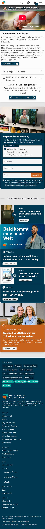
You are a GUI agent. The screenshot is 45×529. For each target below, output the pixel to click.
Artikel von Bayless (10, 370)
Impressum (6, 522)
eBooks (7, 482)
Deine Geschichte (10, 374)
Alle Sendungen (8, 454)
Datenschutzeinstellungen (20, 522)
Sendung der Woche (10, 450)
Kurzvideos (6, 457)
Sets (3, 490)
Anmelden (37, 175)
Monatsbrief (8, 366)
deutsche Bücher (11, 472)
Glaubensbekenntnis (10, 504)
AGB (20, 525)
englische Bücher (11, 477)
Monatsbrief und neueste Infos (17, 152)
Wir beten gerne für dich (12, 378)
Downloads (28, 378)
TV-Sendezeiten (26, 370)
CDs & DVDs (7, 486)
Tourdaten (28, 155)
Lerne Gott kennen (26, 374)
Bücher (5, 468)
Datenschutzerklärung (21, 182)
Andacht (18, 366)
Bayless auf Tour (30, 366)
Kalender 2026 (7, 465)
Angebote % (7, 493)
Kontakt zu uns (8, 508)
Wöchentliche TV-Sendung (15, 149)
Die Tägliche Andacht (13, 155)
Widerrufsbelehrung (29, 525)
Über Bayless (7, 501)
